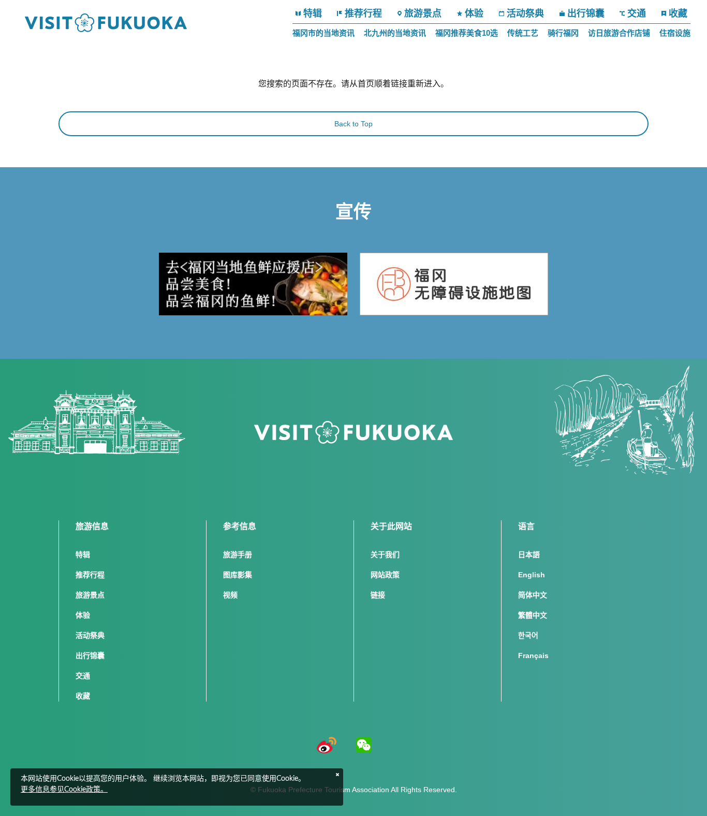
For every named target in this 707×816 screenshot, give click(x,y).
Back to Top (353, 124)
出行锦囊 (586, 13)
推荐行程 (363, 13)
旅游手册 (237, 554)
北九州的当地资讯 (395, 33)
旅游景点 (422, 13)
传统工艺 (522, 33)
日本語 (529, 554)
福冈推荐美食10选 (466, 33)
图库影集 (237, 575)
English (531, 575)
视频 (230, 595)
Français (533, 655)
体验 (474, 13)
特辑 (312, 13)
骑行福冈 (563, 33)
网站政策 (385, 575)
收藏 (678, 13)
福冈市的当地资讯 (323, 33)
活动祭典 (525, 13)
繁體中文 (532, 615)
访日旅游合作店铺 (619, 33)
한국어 (528, 635)
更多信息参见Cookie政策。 (64, 789)
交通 (636, 13)
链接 (378, 595)
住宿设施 (674, 33)
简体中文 (532, 595)
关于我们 (385, 554)
